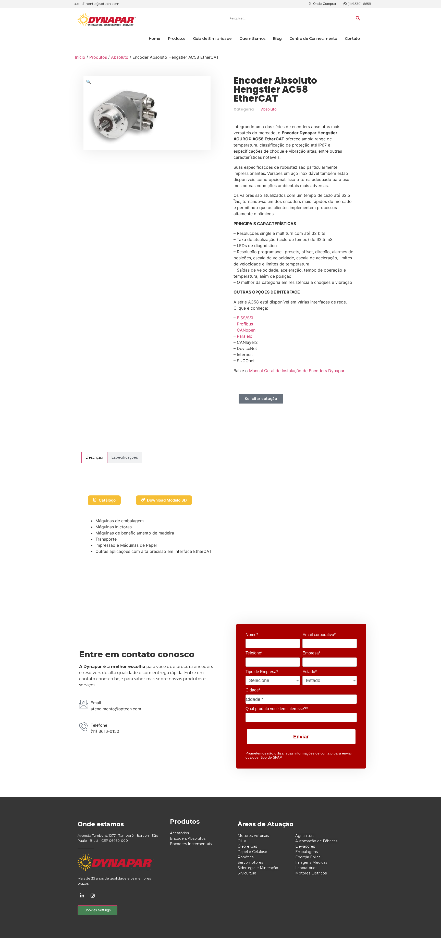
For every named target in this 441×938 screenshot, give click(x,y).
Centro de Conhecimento (313, 38)
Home (154, 38)
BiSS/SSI (245, 317)
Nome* (252, 634)
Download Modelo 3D (167, 500)
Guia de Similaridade (212, 38)
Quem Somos (252, 38)
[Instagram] (92, 895)
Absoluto (119, 57)
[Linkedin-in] (82, 895)
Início (80, 57)
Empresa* (311, 653)
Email (96, 702)
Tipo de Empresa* (262, 671)
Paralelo (244, 336)
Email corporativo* (319, 634)
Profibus (245, 323)
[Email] (83, 704)
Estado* (309, 671)
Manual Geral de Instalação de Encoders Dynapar (296, 370)
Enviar (301, 736)
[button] (88, 81)
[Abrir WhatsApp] (428, 925)
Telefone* (254, 653)
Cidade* (253, 690)
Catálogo (107, 500)
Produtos (176, 38)
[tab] (94, 457)
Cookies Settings (97, 910)
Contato (352, 38)
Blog (277, 38)
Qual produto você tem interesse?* (277, 708)
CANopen (246, 330)
